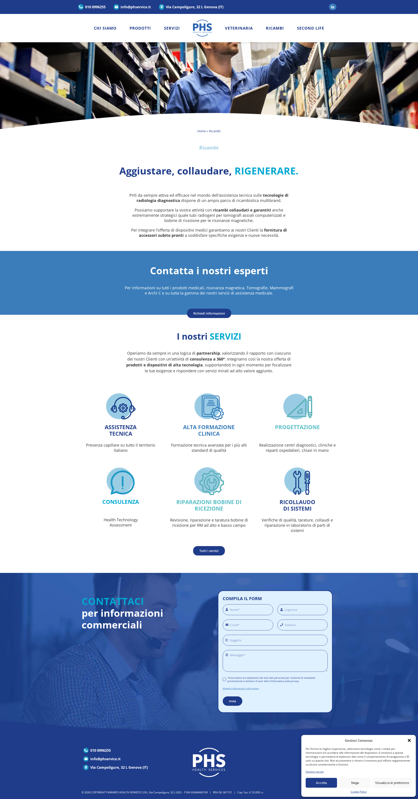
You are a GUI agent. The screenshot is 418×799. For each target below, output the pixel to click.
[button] (409, 740)
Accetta (321, 783)
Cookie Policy (359, 792)
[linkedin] (332, 7)
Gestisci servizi (315, 772)
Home (201, 131)
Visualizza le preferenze (392, 783)
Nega (355, 783)
